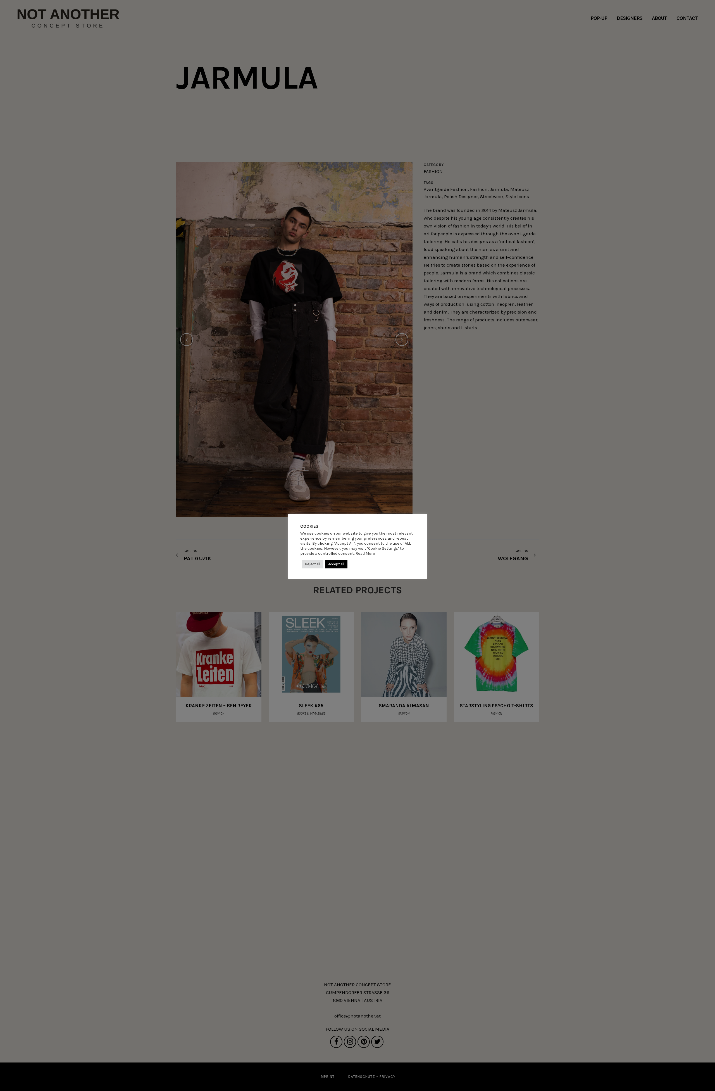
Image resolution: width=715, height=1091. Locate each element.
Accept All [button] (336, 564)
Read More (365, 553)
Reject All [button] (312, 564)
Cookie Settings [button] (383, 548)
